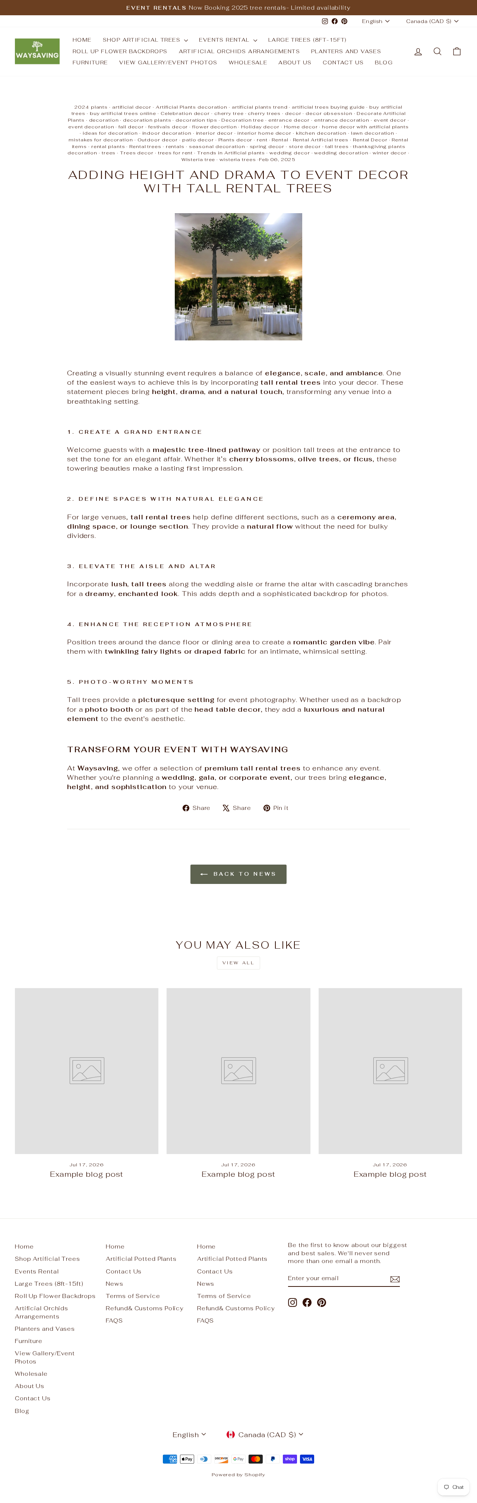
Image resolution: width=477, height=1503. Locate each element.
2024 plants (91, 107)
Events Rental (225, 39)
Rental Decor (370, 140)
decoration (104, 120)
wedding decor (289, 153)
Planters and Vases (346, 51)
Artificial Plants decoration (191, 107)
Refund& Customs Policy (145, 1308)
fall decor (131, 127)
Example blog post (86, 1174)
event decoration (91, 127)
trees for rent (175, 153)
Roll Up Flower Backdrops (120, 51)
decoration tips (196, 120)
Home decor (301, 127)
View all (238, 963)
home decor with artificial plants (365, 127)
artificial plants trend (260, 107)
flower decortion (214, 127)
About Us (295, 62)
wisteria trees (237, 159)
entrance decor (289, 120)
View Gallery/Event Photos (168, 62)
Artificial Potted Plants (141, 1258)
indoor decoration (167, 133)
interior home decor (264, 133)
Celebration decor (185, 113)
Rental (280, 140)
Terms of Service (133, 1295)
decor (293, 113)
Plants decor (235, 140)
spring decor (267, 146)
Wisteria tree (198, 159)
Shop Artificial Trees (143, 39)
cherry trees (264, 113)
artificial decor (131, 107)
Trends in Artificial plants (231, 153)
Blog (384, 62)
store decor (305, 146)
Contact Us (343, 62)
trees (109, 153)
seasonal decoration (217, 146)
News (114, 1283)
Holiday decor (260, 127)
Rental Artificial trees (321, 140)
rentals (175, 146)
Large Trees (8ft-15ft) (307, 39)
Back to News (244, 874)
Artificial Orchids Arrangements (239, 51)
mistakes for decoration (101, 140)
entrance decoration (341, 120)
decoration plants (147, 120)
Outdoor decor (158, 140)
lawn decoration (373, 133)
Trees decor (137, 153)
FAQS (114, 1320)
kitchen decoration (321, 133)
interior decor (214, 133)
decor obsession (329, 113)
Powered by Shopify (238, 1474)
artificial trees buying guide (328, 107)
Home (82, 39)
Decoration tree (242, 120)
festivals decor (168, 127)
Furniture (90, 62)
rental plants (108, 146)
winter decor (390, 153)
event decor (390, 120)
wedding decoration (341, 153)
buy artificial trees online (123, 113)
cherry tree (229, 113)
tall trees (337, 146)
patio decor (198, 140)
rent (262, 140)
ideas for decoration (110, 133)
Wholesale (248, 62)
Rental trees (145, 146)
